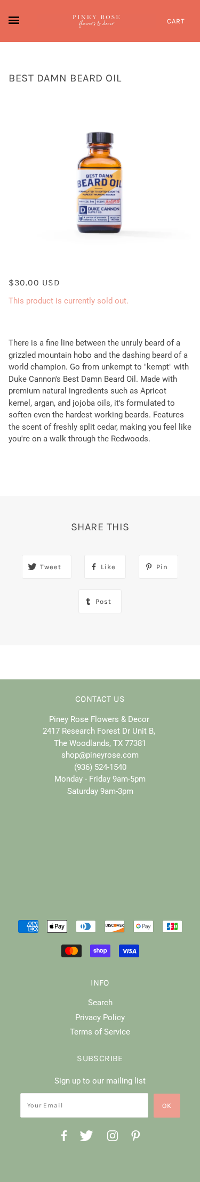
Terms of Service (100, 1032)
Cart (176, 21)
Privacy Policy (100, 1017)
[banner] (96, 21)
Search (100, 1002)
